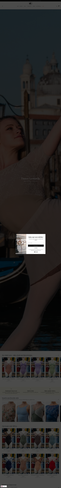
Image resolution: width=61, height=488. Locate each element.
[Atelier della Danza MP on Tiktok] (37, 252)
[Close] (44, 235)
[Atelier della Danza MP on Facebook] (34, 252)
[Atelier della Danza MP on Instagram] (35, 252)
